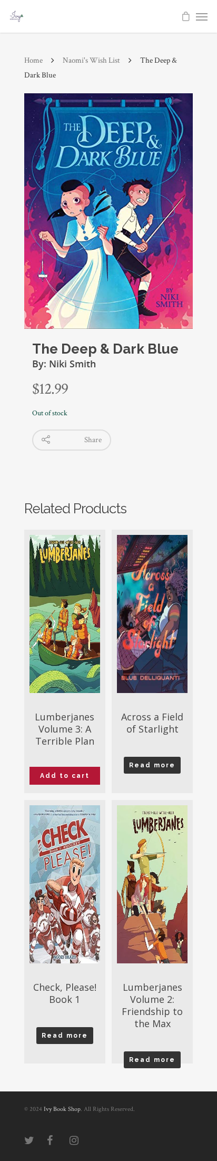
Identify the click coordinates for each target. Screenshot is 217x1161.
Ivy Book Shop (62, 1109)
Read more (152, 765)
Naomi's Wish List (91, 60)
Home (33, 60)
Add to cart (65, 775)
